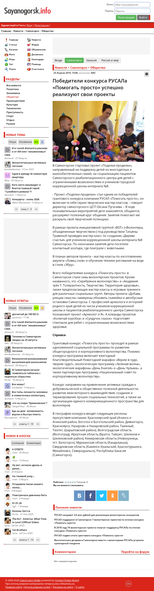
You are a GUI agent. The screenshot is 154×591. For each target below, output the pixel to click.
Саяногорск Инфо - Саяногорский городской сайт (27, 11)
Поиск (12, 69)
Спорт (10, 116)
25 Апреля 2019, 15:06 (66, 72)
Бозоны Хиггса (21, 511)
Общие (12, 141)
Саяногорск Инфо (30, 580)
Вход (29, 25)
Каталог (13, 49)
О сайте (79, 587)
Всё (36, 141)
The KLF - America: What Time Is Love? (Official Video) (29, 520)
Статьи (13, 44)
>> (36, 209)
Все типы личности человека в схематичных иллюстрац (30, 393)
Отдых (10, 120)
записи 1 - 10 (26, 539)
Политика (12, 89)
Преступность (14, 112)
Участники (38, 69)
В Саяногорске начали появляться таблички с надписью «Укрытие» (22, 373)
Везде (58, 60)
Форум (35, 44)
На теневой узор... (23, 476)
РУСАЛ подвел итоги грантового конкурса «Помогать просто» (88, 535)
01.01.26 (17, 503)
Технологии (13, 108)
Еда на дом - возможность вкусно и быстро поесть (28, 412)
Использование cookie (37, 587)
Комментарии (34, 443)
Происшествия (15, 100)
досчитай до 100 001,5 (25, 314)
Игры (12, 59)
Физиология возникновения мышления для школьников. (29, 360)
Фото (12, 54)
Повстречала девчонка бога (29, 495)
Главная (6, 31)
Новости (18, 31)
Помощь (36, 64)
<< (16, 209)
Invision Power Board (67, 580)
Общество (48, 31)
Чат (11, 64)
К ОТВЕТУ (17, 449)
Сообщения (18, 443)
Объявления (39, 49)
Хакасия (91, 60)
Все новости (13, 85)
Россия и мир (110, 60)
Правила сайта (13, 587)
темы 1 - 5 (26, 209)
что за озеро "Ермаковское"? (29, 403)
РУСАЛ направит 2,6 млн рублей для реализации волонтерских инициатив (96, 515)
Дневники (37, 54)
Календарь (38, 59)
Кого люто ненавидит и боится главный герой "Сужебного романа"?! (23, 188)
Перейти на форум (135, 552)
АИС (93, 72)
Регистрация (126, 17)
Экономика (13, 93)
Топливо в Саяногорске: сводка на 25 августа (26, 338)
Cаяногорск (32, 31)
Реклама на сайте (63, 587)
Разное (10, 123)
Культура (12, 104)
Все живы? (18, 384)
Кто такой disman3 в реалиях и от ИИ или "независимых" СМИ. (26, 151)
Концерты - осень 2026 (25, 199)
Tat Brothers (19, 530)
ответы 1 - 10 (26, 424)
